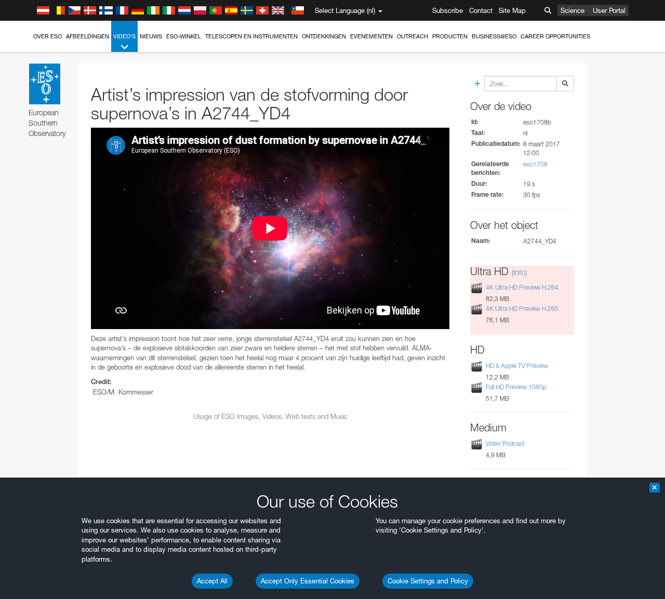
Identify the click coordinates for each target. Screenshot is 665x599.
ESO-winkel (183, 36)
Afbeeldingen (87, 36)
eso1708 (535, 164)
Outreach (412, 36)
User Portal (609, 10)
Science (572, 10)
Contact (481, 10)
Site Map (512, 10)
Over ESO (47, 36)
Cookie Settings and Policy (428, 581)
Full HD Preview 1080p (516, 387)
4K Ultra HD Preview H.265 (522, 309)
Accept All (212, 581)
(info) (519, 272)
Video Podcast (505, 443)
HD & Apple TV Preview (517, 366)
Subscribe (447, 10)
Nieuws (151, 36)
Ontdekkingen (324, 36)
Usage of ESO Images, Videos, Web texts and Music (270, 416)
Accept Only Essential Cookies (307, 581)
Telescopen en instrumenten (251, 36)
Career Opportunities (555, 36)
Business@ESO (494, 36)
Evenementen (371, 36)
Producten (450, 36)
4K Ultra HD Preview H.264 (522, 287)
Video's (124, 36)
